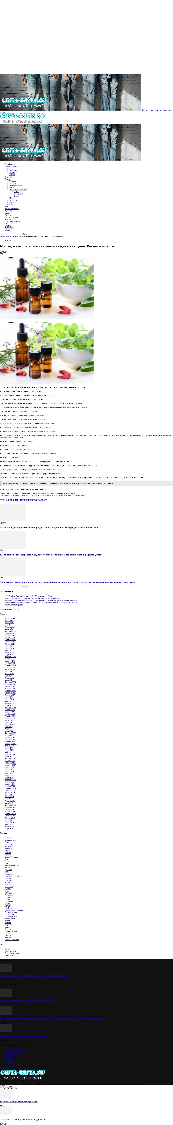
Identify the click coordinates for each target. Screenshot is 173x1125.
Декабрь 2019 (10, 784)
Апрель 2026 (10, 627)
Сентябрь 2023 (10, 693)
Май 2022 (8, 727)
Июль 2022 (9, 722)
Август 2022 (10, 720)
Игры (11, 198)
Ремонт (12, 175)
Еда (6, 207)
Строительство (11, 931)
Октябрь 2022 (10, 716)
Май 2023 (8, 701)
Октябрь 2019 (10, 788)
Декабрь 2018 (10, 809)
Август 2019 (10, 792)
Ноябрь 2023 (10, 688)
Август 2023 (10, 695)
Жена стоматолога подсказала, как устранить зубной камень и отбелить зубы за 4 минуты (51, 495)
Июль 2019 (9, 795)
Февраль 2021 (10, 759)
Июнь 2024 (9, 674)
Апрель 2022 (10, 729)
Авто (11, 202)
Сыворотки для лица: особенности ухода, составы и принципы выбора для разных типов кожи (49, 527)
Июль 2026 (9, 621)
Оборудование (10, 893)
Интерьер (13, 170)
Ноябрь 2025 (10, 638)
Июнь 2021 (9, 750)
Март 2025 (9, 655)
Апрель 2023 (10, 703)
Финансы (13, 200)
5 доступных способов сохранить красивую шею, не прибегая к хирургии (45, 493)
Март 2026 (9, 629)
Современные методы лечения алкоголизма (22, 1036)
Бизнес (7, 851)
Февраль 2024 (10, 682)
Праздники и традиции (14, 910)
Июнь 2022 (9, 725)
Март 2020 (9, 778)
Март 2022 (9, 731)
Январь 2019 (10, 807)
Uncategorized (10, 840)
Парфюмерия (14, 221)
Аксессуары (9, 228)
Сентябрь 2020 (10, 767)
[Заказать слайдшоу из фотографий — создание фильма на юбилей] (6, 971)
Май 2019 (8, 799)
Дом (6, 168)
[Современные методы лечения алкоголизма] (6, 1032)
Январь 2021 (10, 761)
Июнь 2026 (9, 623)
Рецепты (8, 177)
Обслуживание (11, 895)
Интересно (18, 194)
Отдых (7, 213)
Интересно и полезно (18, 190)
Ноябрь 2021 (10, 739)
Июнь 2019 (9, 797)
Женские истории (12, 209)
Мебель (12, 173)
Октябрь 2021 (10, 742)
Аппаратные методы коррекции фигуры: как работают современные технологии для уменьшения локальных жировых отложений (67, 582)
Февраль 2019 (10, 805)
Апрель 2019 (10, 801)
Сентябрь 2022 (10, 718)
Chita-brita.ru (10, 164)
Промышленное (15, 185)
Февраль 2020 (10, 780)
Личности (9, 887)
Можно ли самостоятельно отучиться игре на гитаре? (27, 1000)
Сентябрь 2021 (10, 744)
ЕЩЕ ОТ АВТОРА (39, 500)
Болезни (8, 853)
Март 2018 (9, 829)
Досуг (11, 187)
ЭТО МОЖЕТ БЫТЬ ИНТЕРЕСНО (15, 500)
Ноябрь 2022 (10, 714)
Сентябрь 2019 (10, 790)
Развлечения (14, 183)
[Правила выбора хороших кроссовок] (6, 1097)
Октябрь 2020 (10, 765)
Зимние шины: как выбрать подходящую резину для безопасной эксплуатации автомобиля (41, 602)
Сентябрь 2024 (10, 667)
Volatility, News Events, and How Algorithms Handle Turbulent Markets (32, 598)
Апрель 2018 (10, 826)
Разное (7, 179)
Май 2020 (8, 773)
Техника (12, 181)
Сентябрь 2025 (10, 642)
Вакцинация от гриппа (14, 605)
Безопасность (10, 848)
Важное (17, 196)
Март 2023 (9, 705)
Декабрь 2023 (10, 686)
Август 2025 (10, 644)
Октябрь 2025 (10, 640)
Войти (7, 949)
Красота (8, 219)
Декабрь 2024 (10, 661)
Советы (8, 929)
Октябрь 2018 (10, 814)
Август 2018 (10, 818)
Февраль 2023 (10, 708)
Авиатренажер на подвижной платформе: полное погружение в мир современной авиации (41, 600)
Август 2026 (10, 618)
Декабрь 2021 (10, 737)
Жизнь (16, 192)
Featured (8, 838)
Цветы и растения (12, 217)
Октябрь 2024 (10, 665)
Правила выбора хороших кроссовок (19, 1101)
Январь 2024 (10, 684)
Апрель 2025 (10, 652)
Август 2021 (10, 746)
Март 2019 (9, 803)
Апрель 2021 (10, 754)
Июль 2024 (9, 672)
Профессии (9, 914)
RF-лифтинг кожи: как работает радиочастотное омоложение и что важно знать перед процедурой (50, 554)
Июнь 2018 (9, 822)
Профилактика (11, 916)
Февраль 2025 (10, 657)
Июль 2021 (9, 748)
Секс (11, 204)
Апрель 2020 (10, 775)
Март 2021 (9, 756)
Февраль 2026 (10, 631)
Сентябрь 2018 (10, 816)
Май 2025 (8, 650)
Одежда (8, 226)
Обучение (9, 901)
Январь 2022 (10, 735)
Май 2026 (8, 625)
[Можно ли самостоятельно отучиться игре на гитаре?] (6, 996)
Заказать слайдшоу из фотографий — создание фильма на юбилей (34, 975)
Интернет (8, 878)
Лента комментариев (13, 953)
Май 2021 (8, 752)
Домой (2, 236)
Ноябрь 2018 (10, 812)
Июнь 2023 (9, 699)
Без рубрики (10, 846)
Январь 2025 (10, 659)
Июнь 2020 (9, 771)
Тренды (8, 215)
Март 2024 (9, 680)
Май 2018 (8, 824)
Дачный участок (11, 166)
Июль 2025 (9, 646)
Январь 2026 (10, 633)
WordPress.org (10, 955)
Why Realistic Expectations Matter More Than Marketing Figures (29, 596)
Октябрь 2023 (10, 691)
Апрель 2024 (10, 678)
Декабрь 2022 (10, 712)
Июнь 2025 (9, 648)
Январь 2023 (10, 710)
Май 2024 (8, 676)
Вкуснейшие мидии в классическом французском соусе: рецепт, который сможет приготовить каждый (52, 1018)
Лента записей (10, 951)
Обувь (7, 230)
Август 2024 (10, 669)
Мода (7, 224)
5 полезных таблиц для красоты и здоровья (22, 1119)
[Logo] (23, 123)
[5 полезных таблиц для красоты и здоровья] (6, 1115)
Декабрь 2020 (10, 763)
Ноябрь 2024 (10, 663)
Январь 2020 (10, 782)
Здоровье (8, 211)
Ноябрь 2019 (10, 786)
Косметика (9, 882)
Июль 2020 (9, 769)
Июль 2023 (9, 697)
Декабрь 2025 (10, 635)
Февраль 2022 (10, 733)
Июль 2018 (9, 820)
